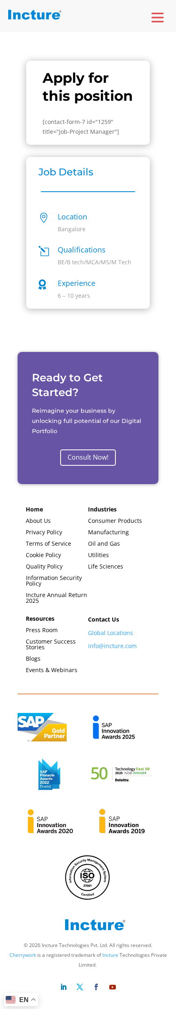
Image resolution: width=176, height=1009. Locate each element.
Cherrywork (22, 954)
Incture (110, 954)
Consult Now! (88, 457)
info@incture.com (112, 646)
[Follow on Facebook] (96, 987)
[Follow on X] (79, 987)
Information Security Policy (54, 581)
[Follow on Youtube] (112, 987)
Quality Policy (44, 567)
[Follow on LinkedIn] (63, 987)
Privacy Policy (44, 532)
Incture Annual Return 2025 (56, 598)
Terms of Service (48, 544)
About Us (38, 521)
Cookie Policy (43, 555)
